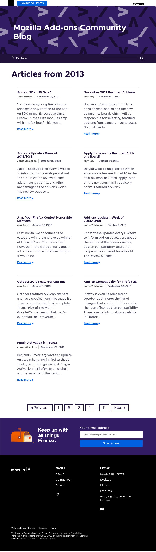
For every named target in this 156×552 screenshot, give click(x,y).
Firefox (105, 468)
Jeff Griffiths (24, 96)
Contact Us (63, 479)
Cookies (43, 528)
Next (118, 407)
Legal (53, 528)
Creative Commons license (42, 538)
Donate (60, 485)
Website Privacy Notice (23, 528)
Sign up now (111, 443)
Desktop (105, 479)
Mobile (104, 485)
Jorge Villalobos (27, 160)
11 (105, 407)
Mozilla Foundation (73, 533)
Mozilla (139, 3)
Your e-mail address (94, 428)
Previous (41, 407)
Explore (21, 58)
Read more (24, 129)
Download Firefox (32, 3)
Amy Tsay (89, 96)
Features (106, 491)
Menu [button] (11, 3)
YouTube (102, 509)
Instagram (57, 494)
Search (142, 58)
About (60, 474)
